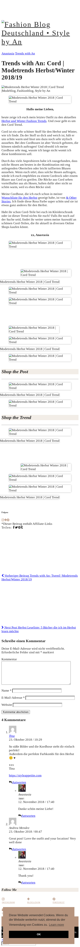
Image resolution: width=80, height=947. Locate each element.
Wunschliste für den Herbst (19, 197)
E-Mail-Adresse (13, 697)
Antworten (19, 782)
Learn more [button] (56, 924)
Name (6, 690)
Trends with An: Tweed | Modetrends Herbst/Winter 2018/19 (39, 577)
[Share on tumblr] (22, 527)
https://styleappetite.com (25, 775)
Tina (12, 736)
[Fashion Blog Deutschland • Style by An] (40, 42)
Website (6, 705)
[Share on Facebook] (14, 527)
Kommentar (9, 659)
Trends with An (25, 53)
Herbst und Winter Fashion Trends (24, 121)
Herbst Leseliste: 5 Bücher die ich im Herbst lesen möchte (38, 629)
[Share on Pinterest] (19, 527)
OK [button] (39, 934)
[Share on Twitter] (16, 527)
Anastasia (7, 53)
